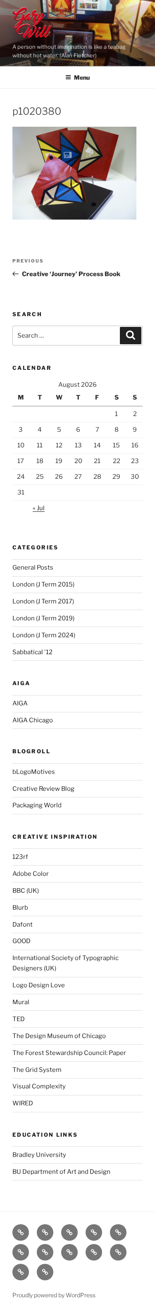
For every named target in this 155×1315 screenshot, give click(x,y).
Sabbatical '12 (32, 652)
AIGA (20, 703)
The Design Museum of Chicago (59, 1036)
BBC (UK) (25, 890)
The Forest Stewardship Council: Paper (69, 1053)
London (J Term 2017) (43, 601)
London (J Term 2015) (43, 584)
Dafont (22, 924)
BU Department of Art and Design (61, 1171)
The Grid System (37, 1070)
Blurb (20, 907)
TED (18, 1019)
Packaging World (37, 805)
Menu (82, 77)
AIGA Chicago (32, 720)
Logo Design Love (38, 985)
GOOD (21, 941)
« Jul (39, 508)
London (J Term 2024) (43, 635)
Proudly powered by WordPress (53, 1294)
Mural (20, 1002)
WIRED (22, 1103)
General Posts (32, 567)
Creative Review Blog (43, 788)
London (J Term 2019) (43, 618)
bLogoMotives (33, 772)
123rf (20, 857)
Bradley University (39, 1155)
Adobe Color (30, 873)
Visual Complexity (39, 1086)
